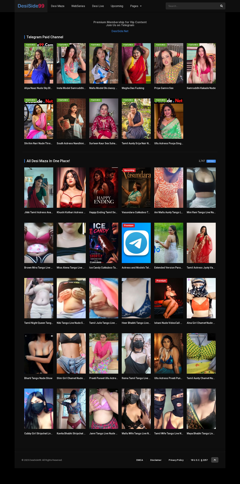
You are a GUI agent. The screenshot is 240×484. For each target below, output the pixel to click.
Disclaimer (155, 460)
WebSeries (78, 6)
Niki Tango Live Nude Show (72, 322)
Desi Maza (57, 6)
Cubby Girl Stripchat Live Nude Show (45, 433)
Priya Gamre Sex (163, 88)
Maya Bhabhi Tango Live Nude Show (207, 433)
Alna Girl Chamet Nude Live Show (206, 322)
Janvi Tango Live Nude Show (105, 433)
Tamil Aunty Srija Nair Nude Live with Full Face (148, 143)
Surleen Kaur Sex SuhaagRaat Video (110, 143)
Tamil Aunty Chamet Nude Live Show (207, 378)
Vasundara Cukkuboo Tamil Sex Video (143, 212)
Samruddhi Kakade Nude (201, 88)
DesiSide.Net (120, 31)
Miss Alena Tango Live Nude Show (76, 267)
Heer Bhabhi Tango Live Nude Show (142, 322)
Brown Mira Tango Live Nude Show (44, 267)
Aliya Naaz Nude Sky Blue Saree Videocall (48, 88)
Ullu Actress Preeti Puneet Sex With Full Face (179, 378)
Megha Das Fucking (133, 88)
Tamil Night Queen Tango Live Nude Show (48, 322)
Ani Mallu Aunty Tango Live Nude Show (176, 212)
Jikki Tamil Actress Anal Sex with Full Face (48, 212)
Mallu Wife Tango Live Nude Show (141, 433)
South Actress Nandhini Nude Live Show (79, 143)
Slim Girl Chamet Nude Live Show (76, 378)
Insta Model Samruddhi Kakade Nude (78, 88)
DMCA (139, 460)
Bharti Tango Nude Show (38, 378)
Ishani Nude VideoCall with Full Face (175, 322)
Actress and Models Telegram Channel (144, 267)
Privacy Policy (176, 460)
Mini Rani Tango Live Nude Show (205, 212)
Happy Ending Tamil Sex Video (106, 212)
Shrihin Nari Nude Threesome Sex (43, 143)
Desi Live (98, 6)
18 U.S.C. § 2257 (199, 460)
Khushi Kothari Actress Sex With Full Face (80, 212)
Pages (134, 6)
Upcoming (117, 6)
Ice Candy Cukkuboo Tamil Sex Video (110, 267)
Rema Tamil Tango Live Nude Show (142, 378)
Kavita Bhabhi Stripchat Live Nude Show (79, 433)
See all (211, 161)
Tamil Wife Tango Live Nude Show (173, 433)
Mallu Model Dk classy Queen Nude (109, 88)
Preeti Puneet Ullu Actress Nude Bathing (112, 378)
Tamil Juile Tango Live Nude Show (108, 322)
